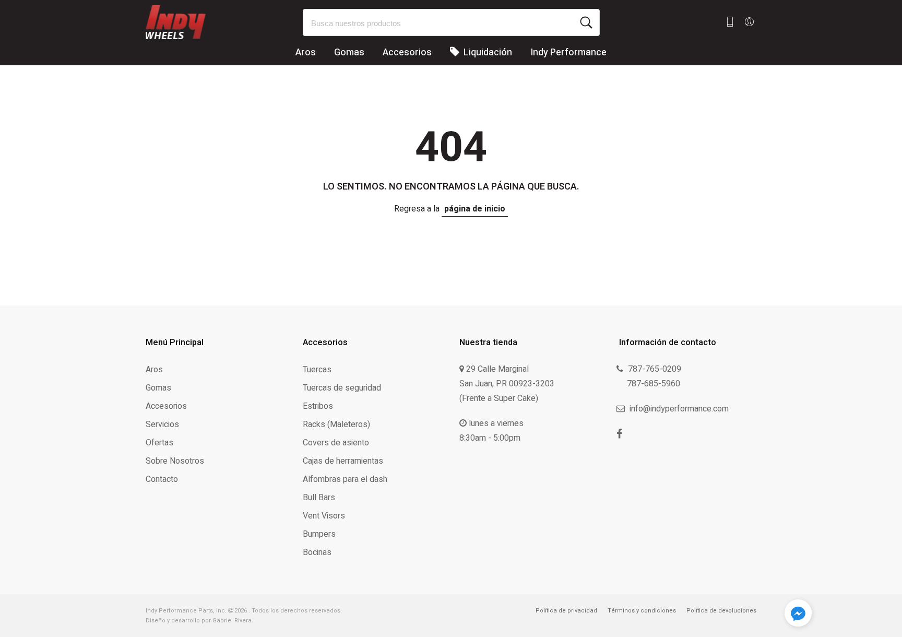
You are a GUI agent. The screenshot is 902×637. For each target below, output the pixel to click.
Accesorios (407, 52)
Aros (305, 52)
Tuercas (317, 369)
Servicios (162, 424)
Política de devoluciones (721, 610)
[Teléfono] (730, 22)
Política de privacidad (566, 610)
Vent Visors (324, 516)
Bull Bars (319, 497)
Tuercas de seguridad (342, 388)
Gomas (349, 52)
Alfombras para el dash (345, 479)
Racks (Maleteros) (336, 424)
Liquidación (486, 52)
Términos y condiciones (642, 610)
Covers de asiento (336, 443)
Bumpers (319, 534)
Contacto (162, 479)
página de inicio (474, 209)
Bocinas (317, 552)
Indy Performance (568, 52)
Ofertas (159, 443)
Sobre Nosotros (175, 461)
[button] (798, 615)
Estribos (318, 406)
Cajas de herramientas (343, 461)
